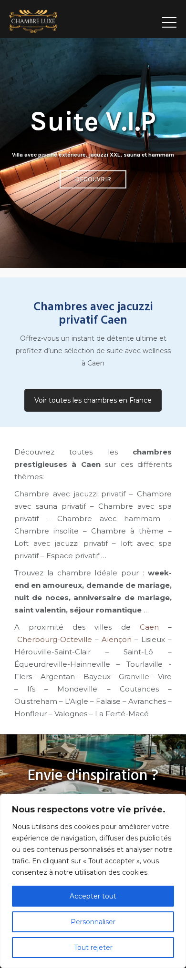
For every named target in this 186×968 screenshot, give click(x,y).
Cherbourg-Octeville (53, 639)
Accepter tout (93, 896)
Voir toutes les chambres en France (93, 400)
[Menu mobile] (169, 19)
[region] (93, 881)
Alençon (117, 639)
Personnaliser (93, 922)
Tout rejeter (93, 947)
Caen (149, 627)
